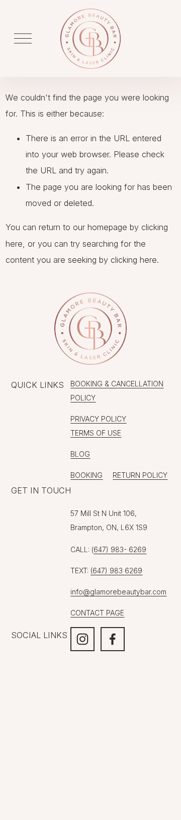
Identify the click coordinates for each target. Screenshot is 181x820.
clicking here (134, 260)
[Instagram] (82, 639)
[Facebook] (113, 639)
